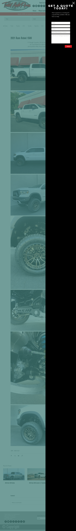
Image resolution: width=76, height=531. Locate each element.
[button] (73, 3)
